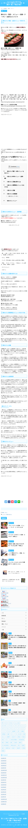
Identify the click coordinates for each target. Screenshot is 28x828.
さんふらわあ (16, 722)
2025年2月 (3, 765)
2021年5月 (3, 789)
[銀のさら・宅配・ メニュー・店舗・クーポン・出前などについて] (15, 501)
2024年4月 (3, 772)
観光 (19, 745)
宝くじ (12, 734)
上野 (18, 731)
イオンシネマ (17, 725)
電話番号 (18, 748)
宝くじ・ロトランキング (6, 603)
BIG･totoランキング (5, 606)
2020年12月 (4, 799)
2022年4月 (3, 784)
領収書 (23, 748)
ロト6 (8, 731)
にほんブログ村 (4, 593)
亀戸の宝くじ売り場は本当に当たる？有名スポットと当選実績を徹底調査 (17, 637)
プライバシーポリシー (7, 813)
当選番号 (8, 736)
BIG (2, 722)
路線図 (23, 745)
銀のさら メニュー (11, 200)
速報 (3, 748)
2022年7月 (3, 782)
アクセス (11, 725)
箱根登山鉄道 (13, 745)
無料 (11, 742)
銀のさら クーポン (12, 196)
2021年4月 (3, 792)
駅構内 (3, 750)
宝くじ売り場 (18, 734)
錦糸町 (13, 748)
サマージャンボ (5, 728)
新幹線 (19, 736)
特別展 (15, 742)
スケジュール (12, 728)
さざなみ (10, 722)
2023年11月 (4, 775)
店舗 (7, 514)
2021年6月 (3, 787)
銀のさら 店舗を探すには (13, 181)
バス (18, 728)
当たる (3, 736)
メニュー (4, 514)
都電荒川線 (8, 748)
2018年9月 (3, 804)
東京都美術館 (21, 739)
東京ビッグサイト (5, 739)
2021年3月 (3, 794)
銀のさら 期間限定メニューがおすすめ (14, 186)
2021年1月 (3, 796)
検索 (3, 742)
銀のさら (10, 514)
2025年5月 (3, 760)
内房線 (22, 731)
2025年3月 (3, 763)
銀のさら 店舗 (10, 190)
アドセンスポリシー (16, 813)
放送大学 (13, 736)
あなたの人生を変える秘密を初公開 (14, 822)
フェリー (22, 728)
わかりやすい (4, 725)
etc (6, 722)
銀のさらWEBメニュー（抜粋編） (13, 177)
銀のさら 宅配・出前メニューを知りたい (14, 172)
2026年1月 (3, 758)
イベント (23, 725)
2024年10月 (4, 770)
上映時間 (13, 731)
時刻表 (23, 736)
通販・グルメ (4, 512)
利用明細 (3, 734)
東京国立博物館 (14, 739)
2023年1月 (3, 780)
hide (18, 166)
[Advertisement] (14, 75)
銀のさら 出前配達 (11, 193)
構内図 (7, 742)
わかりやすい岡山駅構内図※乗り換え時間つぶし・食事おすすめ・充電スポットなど (17, 656)
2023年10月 (4, 777)
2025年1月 (3, 768)
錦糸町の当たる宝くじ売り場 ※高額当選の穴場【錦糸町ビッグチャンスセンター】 (17, 676)
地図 (8, 734)
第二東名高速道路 (5, 745)
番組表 (20, 742)
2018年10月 (4, 801)
